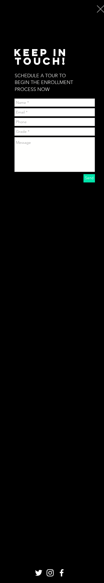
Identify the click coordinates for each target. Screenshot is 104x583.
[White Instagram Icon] (50, 573)
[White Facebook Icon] (61, 573)
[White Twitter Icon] (38, 573)
